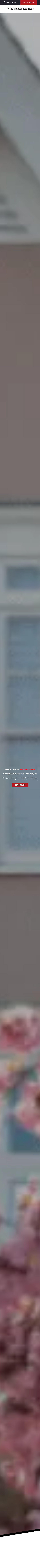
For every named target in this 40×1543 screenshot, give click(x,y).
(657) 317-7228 (11, 2)
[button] (33, 9)
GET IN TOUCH (28, 2)
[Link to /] (19, 9)
